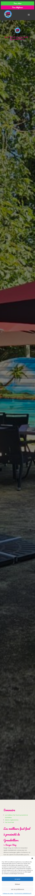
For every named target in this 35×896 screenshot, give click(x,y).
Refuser (17, 884)
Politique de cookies (8, 893)
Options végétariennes (11, 820)
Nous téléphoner (17, 7)
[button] (32, 858)
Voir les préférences (17, 889)
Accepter (17, 879)
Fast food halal (9, 822)
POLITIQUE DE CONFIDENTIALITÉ (22, 893)
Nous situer (17, 3)
